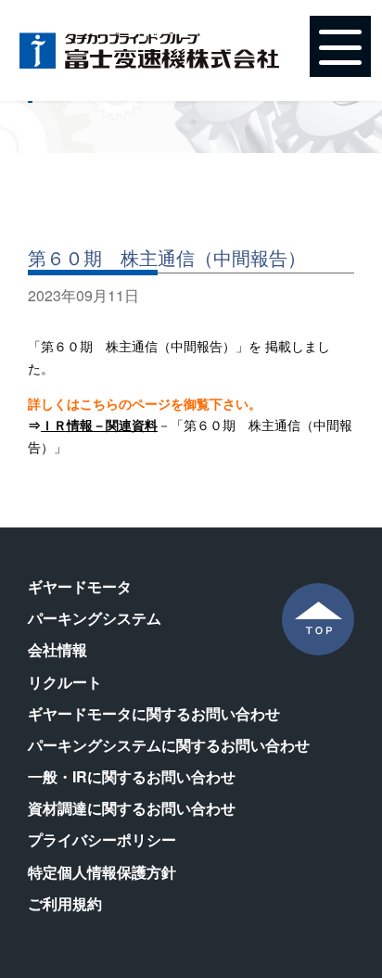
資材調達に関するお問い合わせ (132, 808)
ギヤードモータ (80, 586)
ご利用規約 (65, 903)
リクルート (65, 681)
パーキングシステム (94, 618)
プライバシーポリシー (102, 839)
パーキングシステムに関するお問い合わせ (169, 745)
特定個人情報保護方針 (102, 872)
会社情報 (57, 649)
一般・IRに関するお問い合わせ (132, 776)
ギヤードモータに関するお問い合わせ (154, 713)
